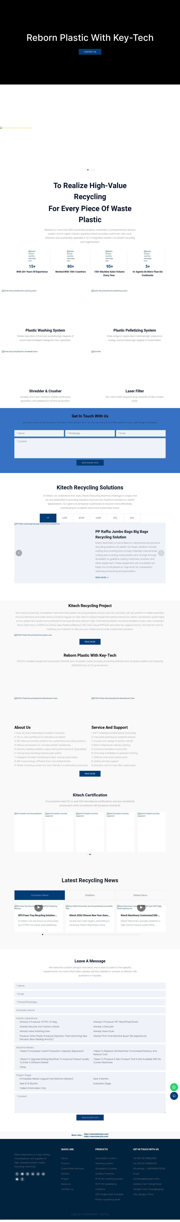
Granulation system (106, 1158)
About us (22, 727)
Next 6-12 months (29, 1083)
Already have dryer (103, 1031)
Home (64, 1158)
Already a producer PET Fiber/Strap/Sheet (115, 1021)
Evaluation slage (102, 1083)
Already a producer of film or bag (38, 1021)
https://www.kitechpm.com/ (96, 1134)
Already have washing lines (35, 1031)
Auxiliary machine (104, 1173)
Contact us (67, 1189)
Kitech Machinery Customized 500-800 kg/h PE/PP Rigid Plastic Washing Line (139, 915)
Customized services (72, 1168)
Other (23, 1067)
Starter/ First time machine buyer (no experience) (120, 1036)
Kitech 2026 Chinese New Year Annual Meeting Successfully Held (89, 915)
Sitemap (104, 1214)
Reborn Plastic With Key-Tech (90, 37)
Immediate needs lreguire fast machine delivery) (46, 1078)
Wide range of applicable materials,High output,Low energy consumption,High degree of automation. (134, 338)
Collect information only (33, 1088)
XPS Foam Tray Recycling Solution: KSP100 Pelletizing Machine (36, 915)
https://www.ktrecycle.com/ (96, 1136)
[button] (85, 169)
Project (65, 1178)
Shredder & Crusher (106, 1168)
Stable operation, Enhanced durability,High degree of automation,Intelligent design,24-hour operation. (45, 338)
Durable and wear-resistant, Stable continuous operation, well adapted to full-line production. (45, 398)
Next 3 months (100, 1078)
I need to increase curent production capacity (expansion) (52, 1051)
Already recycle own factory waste (39, 1026)
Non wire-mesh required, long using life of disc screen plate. (135, 398)
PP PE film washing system (109, 1178)
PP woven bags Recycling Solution (124, 534)
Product (65, 1163)
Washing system (104, 1163)
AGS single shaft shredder (109, 1194)
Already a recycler (103, 1026)
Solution (65, 1173)
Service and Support (109, 727)
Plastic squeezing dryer (107, 1199)
